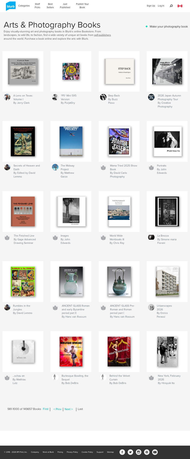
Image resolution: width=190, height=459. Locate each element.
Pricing (60, 452)
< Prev (57, 409)
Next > (69, 409)
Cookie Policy (87, 452)
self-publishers (102, 35)
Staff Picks (37, 6)
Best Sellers (50, 6)
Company (35, 452)
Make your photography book (169, 26)
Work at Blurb (48, 452)
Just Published (65, 6)
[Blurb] (10, 7)
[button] (180, 6)
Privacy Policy (72, 452)
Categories (24, 5)
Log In (161, 5)
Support (100, 452)
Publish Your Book (82, 6)
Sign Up (151, 5)
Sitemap (110, 452)
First (45, 409)
